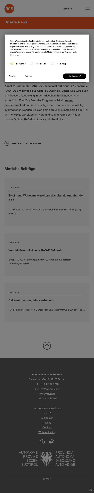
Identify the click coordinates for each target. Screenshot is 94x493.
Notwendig (21, 64)
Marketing (61, 64)
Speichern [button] (13, 76)
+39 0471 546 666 (47, 398)
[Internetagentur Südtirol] (91, 490)
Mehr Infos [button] (14, 55)
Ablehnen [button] (28, 76)
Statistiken (41, 64)
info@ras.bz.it (69, 109)
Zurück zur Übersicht (26, 143)
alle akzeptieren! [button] (75, 76)
